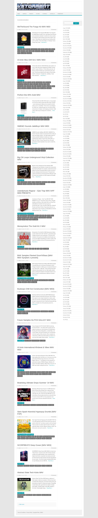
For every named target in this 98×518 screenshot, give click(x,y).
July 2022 (65, 136)
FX (32, 280)
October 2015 (65, 315)
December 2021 (66, 151)
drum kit (22, 117)
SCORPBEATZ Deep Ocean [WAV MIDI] (34, 445)
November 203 (66, 317)
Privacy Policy (29, 512)
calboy (33, 82)
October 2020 (65, 182)
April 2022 (65, 142)
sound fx (19, 282)
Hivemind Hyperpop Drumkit (48, 436)
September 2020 (66, 184)
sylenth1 (23, 219)
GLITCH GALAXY (35, 340)
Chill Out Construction (35, 311)
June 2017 (65, 270)
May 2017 (65, 273)
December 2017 (66, 257)
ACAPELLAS (52, 13)
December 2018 (66, 231)
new (33, 51)
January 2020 (65, 202)
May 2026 (65, 34)
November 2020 (66, 180)
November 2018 (66, 233)
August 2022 (65, 134)
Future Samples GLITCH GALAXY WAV (34, 320)
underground (30, 184)
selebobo (31, 374)
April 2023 (65, 116)
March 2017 (65, 277)
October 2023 (65, 103)
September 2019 (66, 211)
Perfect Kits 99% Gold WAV (28, 95)
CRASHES (23, 436)
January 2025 (65, 70)
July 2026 (65, 30)
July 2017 (65, 268)
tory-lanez (43, 51)
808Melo (24, 82)
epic (40, 215)
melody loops (20, 86)
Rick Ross (20, 184)
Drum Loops (48, 82)
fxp (45, 215)
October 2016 (65, 288)
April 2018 (65, 248)
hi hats (41, 436)
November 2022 (66, 127)
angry (24, 49)
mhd (54, 372)
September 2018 (66, 237)
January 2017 (65, 281)
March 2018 (65, 251)
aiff (18, 215)
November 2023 (66, 100)
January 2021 (65, 176)
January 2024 (65, 96)
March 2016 (65, 304)
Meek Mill (23, 51)
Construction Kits (44, 311)
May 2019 (65, 220)
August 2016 (65, 293)
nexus (31, 217)
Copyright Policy (36, 512)
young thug (29, 53)
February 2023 (66, 120)
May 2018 (65, 246)
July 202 (64, 319)
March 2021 (65, 171)
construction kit (34, 49)
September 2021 (66, 158)
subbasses (24, 282)
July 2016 (65, 295)
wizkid (50, 374)
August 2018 (65, 240)
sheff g (19, 88)
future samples (28, 340)
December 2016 (66, 284)
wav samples (23, 53)
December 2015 (66, 310)
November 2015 (66, 312)
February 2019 (66, 226)
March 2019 (65, 224)
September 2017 (66, 264)
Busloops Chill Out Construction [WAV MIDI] (35, 289)
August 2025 (65, 54)
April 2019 (65, 222)
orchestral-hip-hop (42, 217)
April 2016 (65, 301)
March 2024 (65, 92)
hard (49, 49)
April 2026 (65, 36)
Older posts (21, 504)
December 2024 (66, 72)
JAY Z (33, 182)
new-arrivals (37, 51)
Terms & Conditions (22, 512)
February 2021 (66, 173)
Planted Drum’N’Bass (43, 280)
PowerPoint (60, 13)
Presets (19, 219)
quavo (53, 86)
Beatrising (20, 404)
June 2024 (65, 85)
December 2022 (66, 125)
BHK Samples (28, 280)
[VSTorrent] (33, 9)
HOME (18, 13)
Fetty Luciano (20, 84)
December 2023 (66, 98)
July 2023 (65, 109)
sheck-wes (20, 150)
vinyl (34, 184)
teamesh (24, 184)
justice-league (38, 182)
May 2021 (65, 167)
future (46, 49)
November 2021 (66, 153)
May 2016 (65, 299)
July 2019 (65, 215)
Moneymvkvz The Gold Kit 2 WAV (31, 226)
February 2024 (66, 94)
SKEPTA (36, 374)
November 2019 (66, 206)
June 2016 (65, 297)
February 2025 (66, 67)
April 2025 (65, 63)
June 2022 (65, 138)
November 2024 (66, 74)
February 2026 (66, 41)
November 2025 (66, 47)
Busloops (28, 311)
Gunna (31, 84)
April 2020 (65, 195)
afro (18, 372)
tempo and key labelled (46, 494)
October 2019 (65, 209)
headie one (36, 84)
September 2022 (66, 131)
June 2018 (65, 244)
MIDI (27, 51)
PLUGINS (38, 13)
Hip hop (53, 49)
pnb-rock (44, 86)
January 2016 (65, 308)
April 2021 (65, 169)
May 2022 (65, 140)
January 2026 (65, 43)
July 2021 (65, 162)
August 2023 (65, 107)
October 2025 (65, 50)
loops (19, 51)
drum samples (28, 117)
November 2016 (66, 286)
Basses (22, 280)
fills (33, 436)
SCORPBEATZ (38, 465)
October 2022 (65, 129)
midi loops (24, 217)
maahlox (50, 372)
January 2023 (65, 123)
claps (19, 117)
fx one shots (51, 311)
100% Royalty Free (21, 311)
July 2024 (65, 83)
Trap (47, 51)
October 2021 (65, 156)
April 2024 (65, 89)
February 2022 (66, 147)
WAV (19, 53)
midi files (29, 86)
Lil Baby (32, 148)
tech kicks (39, 494)
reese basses (51, 280)
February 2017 (66, 279)
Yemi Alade (20, 375)
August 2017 (65, 266)
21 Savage (20, 49)
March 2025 (65, 65)
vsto (20, 29)
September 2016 (66, 290)
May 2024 (65, 87)
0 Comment (53, 29)
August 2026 (65, 28)
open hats (23, 438)
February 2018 (66, 253)
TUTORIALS (45, 13)
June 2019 (65, 217)
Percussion (26, 119)
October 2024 (65, 76)
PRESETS (31, 13)
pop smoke (49, 86)
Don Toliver (27, 148)
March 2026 (65, 39)
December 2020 (66, 178)
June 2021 (65, 164)
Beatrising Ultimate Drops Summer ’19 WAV (35, 383)
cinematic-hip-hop (23, 215)
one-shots (39, 86)
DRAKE (42, 49)
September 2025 (66, 52)
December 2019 (66, 204)
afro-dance (22, 372)
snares (35, 119)
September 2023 (66, 105)
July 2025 (65, 56)
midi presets (33, 404)
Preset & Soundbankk (22, 213)
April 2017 (65, 275)
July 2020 (65, 189)
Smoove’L (24, 88)
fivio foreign (26, 84)
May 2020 (65, 193)
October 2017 (65, 262)
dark (39, 49)
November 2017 (66, 259)
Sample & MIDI (21, 47)
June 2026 (65, 32)
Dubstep (33, 117)
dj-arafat (38, 372)
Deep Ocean (20, 465)
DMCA (41, 512)
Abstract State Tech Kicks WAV (30, 472)
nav (32, 86)
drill (44, 82)
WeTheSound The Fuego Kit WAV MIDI (33, 27)
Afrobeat (27, 372)
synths (29, 282)
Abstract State (29, 494)
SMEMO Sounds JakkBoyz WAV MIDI (33, 126)
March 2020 (65, 198)
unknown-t (34, 88)
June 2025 (65, 58)
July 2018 (65, 242)
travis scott (51, 51)
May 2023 (65, 114)
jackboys (41, 84)
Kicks (45, 117)
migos (30, 51)
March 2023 (65, 118)
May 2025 (65, 61)
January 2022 (65, 149)
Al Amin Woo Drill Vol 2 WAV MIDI (31, 60)
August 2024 (65, 81)
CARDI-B (28, 49)
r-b (32, 119)
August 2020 (65, 187)
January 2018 (65, 255)
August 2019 (65, 213)
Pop (30, 119)
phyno (27, 374)
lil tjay (45, 84)
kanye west (44, 182)
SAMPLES (24, 13)
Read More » (44, 42)
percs (27, 438)
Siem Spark (39, 438)
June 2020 (65, 191)
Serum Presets (32, 438)
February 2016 (66, 306)
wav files (43, 465)
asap (19, 182)
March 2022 (65, 145)
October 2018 (65, 235)
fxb (43, 215)
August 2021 (65, 160)
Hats (37, 117)
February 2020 (66, 200)
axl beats (29, 82)
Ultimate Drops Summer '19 (42, 404)
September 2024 (66, 78)
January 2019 (65, 228)
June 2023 (65, 111)
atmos (19, 280)
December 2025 (66, 45)
